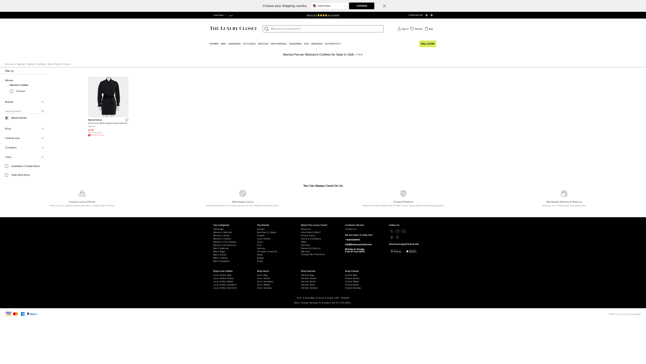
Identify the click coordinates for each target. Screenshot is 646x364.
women (21, 64)
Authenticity (333, 44)
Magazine (316, 44)
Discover (9, 64)
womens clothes (36, 64)
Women (214, 44)
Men (223, 44)
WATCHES (263, 44)
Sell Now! (428, 43)
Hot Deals (249, 44)
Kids (306, 44)
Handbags (234, 44)
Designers (295, 44)
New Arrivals (279, 44)
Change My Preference (313, 254)
